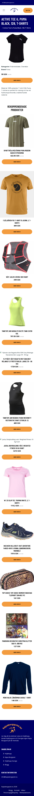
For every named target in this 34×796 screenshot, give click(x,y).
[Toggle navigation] (3, 10)
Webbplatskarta (25, 793)
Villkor (23, 790)
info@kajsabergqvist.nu (8, 2)
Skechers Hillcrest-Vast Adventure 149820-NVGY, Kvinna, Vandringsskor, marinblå (17, 548)
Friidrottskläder (15, 67)
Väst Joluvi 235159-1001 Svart (17, 277)
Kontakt (17, 790)
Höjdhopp (8, 754)
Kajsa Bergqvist (10, 757)
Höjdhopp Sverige (11, 761)
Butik (28, 10)
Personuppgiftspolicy (11, 793)
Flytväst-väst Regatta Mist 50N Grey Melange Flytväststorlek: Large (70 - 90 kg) (17, 361)
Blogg (7, 765)
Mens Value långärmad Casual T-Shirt (17, 698)
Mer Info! (17, 80)
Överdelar (24, 67)
